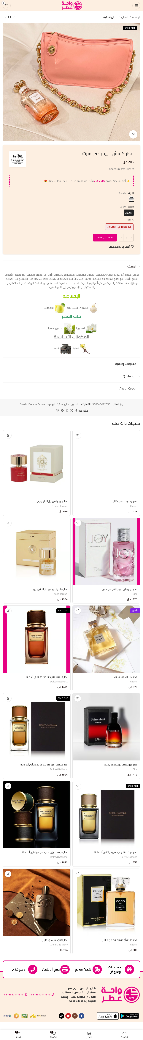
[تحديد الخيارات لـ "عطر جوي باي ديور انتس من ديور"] (77, 523)
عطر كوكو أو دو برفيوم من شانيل (119, 939)
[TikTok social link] (61, 1016)
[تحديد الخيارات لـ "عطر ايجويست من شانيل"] (77, 435)
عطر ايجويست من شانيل (124, 501)
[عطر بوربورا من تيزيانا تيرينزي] (36, 463)
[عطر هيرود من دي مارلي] (36, 902)
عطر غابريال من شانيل (125, 676)
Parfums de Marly (58, 944)
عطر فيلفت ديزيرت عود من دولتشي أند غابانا (44, 852)
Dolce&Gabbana (59, 681)
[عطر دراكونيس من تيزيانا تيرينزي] (36, 551)
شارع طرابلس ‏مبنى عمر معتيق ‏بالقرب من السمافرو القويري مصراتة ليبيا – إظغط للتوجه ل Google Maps (78, 994)
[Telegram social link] (62, 410)
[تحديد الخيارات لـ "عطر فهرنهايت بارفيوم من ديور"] (77, 698)
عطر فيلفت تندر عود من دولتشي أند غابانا (115, 852)
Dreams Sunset (37, 404)
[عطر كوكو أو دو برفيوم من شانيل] (106, 902)
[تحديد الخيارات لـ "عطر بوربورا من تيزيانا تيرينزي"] (8, 435)
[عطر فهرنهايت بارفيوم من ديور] (106, 726)
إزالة (129, 219)
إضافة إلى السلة (105, 237)
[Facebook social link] (76, 410)
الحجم (131, 207)
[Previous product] (14, 17)
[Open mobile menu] (136, 5)
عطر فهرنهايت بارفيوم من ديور (120, 764)
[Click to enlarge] (133, 134)
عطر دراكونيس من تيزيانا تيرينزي (50, 589)
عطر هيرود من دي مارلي (55, 939)
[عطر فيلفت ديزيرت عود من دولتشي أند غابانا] (36, 814)
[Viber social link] (57, 410)
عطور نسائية (110, 17)
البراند (131, 193)
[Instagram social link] (75, 1016)
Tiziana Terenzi (60, 506)
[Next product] (5, 17)
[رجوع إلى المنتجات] (9, 17)
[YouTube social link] (68, 1016)
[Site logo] (71, 5)
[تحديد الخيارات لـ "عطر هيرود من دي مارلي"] (8, 874)
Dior (135, 594)
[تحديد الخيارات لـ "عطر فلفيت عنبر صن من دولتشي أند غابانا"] (8, 610)
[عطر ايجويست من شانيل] (106, 463)
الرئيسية (136, 17)
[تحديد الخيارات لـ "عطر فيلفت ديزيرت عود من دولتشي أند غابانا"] (8, 786)
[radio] (131, 198)
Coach (23, 404)
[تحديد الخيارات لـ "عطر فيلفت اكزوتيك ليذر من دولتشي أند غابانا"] (8, 698)
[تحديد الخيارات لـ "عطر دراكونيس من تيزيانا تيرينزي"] (8, 523)
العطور (124, 17)
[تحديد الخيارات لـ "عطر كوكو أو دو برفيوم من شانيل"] (77, 874)
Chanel (133, 506)
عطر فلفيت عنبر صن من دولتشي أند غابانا (46, 676)
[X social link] (71, 410)
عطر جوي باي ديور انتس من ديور (119, 589)
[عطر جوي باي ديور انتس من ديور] (106, 551)
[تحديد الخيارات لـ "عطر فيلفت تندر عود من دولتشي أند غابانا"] (77, 786)
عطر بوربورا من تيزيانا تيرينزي (52, 501)
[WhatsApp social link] (67, 410)
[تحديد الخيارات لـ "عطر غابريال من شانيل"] (77, 610)
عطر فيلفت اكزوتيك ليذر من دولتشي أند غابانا (44, 764)
